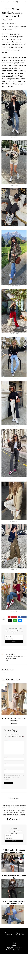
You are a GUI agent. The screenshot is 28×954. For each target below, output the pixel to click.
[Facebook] (10, 819)
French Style (10, 654)
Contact (14, 945)
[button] (11, 723)
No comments (12, 23)
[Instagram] (13, 819)
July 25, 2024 (4, 23)
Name (5, 757)
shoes (4, 672)
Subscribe (14, 943)
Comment (6, 740)
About (14, 942)
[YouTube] (17, 819)
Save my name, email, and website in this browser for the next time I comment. (14, 777)
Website (6, 769)
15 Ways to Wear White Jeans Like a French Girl (14, 719)
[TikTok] (20, 819)
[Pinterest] (8, 819)
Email (5, 763)
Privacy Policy (16, 948)
